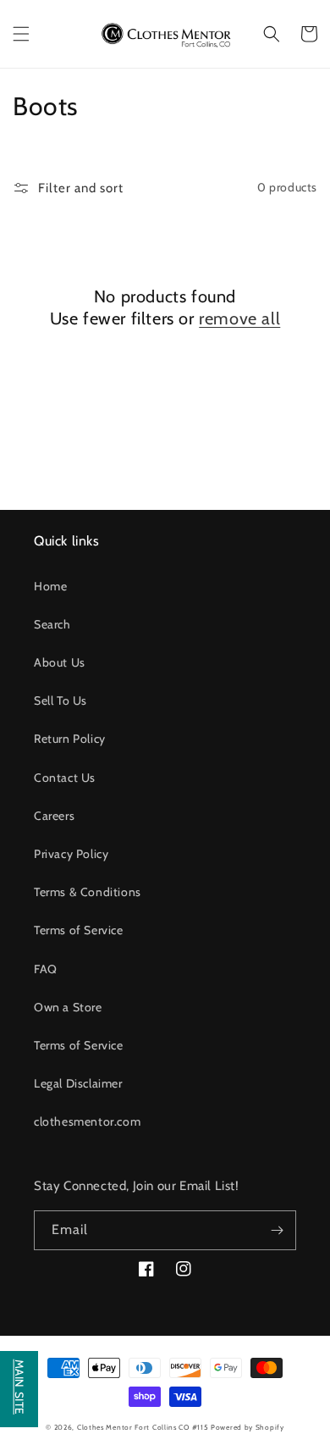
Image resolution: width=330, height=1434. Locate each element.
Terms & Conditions (87, 892)
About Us (59, 662)
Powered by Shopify (247, 1427)
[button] (21, 34)
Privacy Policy (71, 853)
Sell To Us (60, 700)
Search (52, 624)
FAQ (46, 969)
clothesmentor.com (87, 1121)
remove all (239, 318)
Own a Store (68, 1007)
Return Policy (70, 738)
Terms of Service (79, 930)
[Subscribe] (276, 1230)
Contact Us (65, 777)
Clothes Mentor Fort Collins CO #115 (143, 1427)
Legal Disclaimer (78, 1083)
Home (50, 586)
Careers (54, 815)
